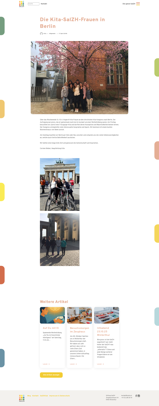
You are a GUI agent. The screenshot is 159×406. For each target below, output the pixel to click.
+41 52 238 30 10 (126, 398)
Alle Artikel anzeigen (51, 375)
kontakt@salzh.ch (126, 396)
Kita (46, 34)
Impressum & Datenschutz (59, 396)
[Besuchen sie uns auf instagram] (139, 397)
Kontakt (44, 4)
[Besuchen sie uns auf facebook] (136, 397)
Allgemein (52, 33)
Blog (29, 396)
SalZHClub (44, 396)
